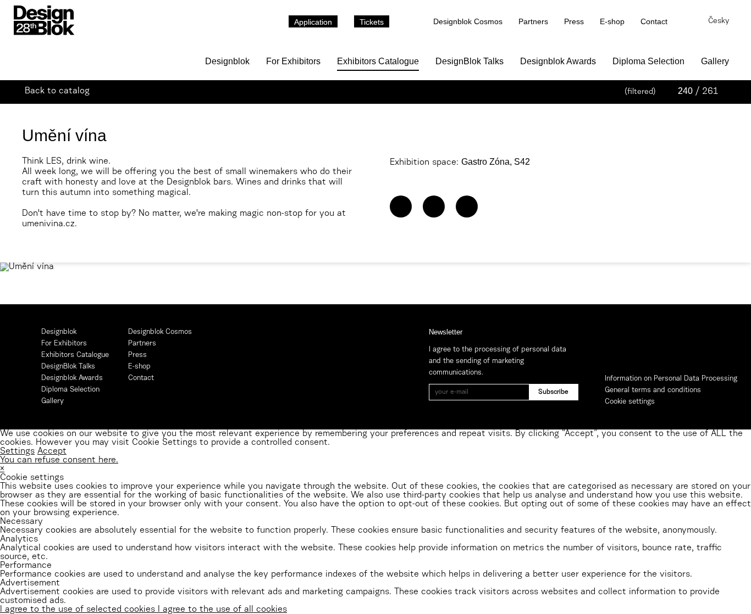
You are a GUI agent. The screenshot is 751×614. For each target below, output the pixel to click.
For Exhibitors (293, 61)
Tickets (372, 22)
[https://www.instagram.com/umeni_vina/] (467, 206)
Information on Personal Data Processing (671, 378)
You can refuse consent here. (59, 460)
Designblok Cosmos (467, 21)
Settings (17, 451)
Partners (533, 21)
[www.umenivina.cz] (401, 206)
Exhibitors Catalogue (378, 61)
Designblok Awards (558, 61)
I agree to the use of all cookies (222, 609)
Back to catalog (57, 91)
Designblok (227, 61)
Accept (52, 451)
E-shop (612, 21)
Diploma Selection (648, 61)
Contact (653, 21)
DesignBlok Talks (469, 61)
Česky (718, 21)
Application (313, 22)
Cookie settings (630, 401)
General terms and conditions (653, 390)
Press (574, 21)
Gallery (715, 61)
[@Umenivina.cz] (434, 206)
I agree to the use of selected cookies (79, 609)
